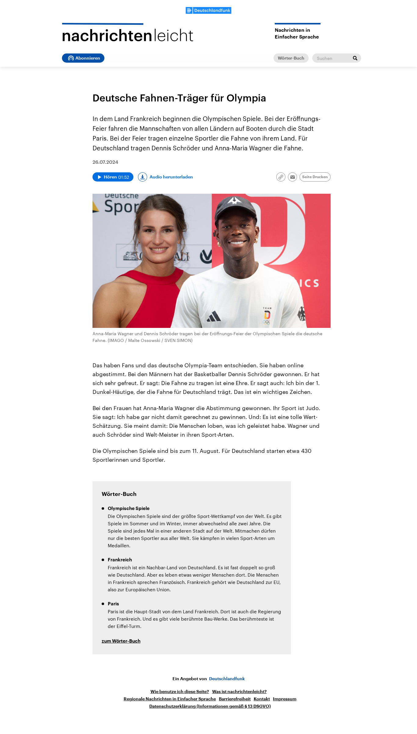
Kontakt (262, 699)
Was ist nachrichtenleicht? (239, 691)
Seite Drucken (315, 177)
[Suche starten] (355, 58)
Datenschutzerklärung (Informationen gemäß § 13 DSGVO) (210, 706)
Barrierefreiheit (235, 699)
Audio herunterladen (171, 177)
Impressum (284, 699)
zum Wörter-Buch (121, 641)
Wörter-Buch (291, 58)
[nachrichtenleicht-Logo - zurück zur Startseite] (127, 32)
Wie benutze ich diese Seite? (179, 691)
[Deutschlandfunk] (208, 10)
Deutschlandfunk (227, 679)
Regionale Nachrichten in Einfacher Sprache (170, 699)
